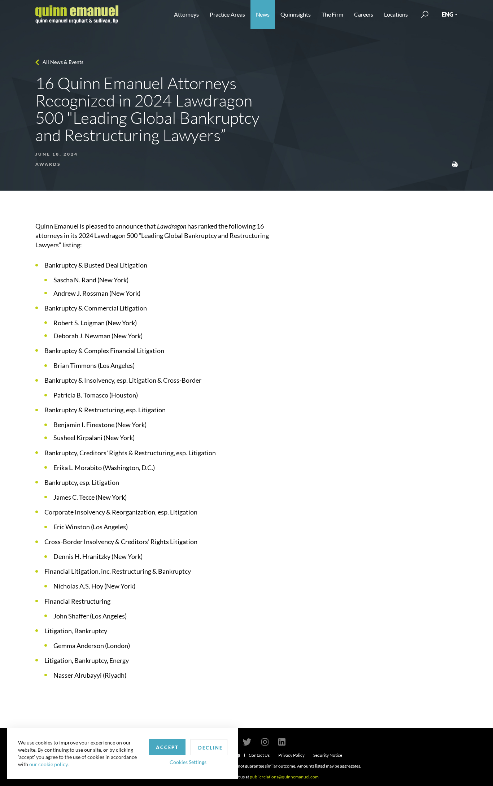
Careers (363, 14)
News (263, 14)
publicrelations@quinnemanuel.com (284, 777)
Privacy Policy (291, 755)
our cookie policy (48, 764)
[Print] (455, 163)
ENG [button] (447, 14)
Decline (210, 748)
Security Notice (327, 755)
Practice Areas (227, 14)
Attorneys (186, 14)
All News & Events (63, 62)
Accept (167, 747)
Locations (396, 14)
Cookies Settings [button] (188, 762)
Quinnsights (295, 14)
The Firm (332, 14)
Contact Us (259, 755)
